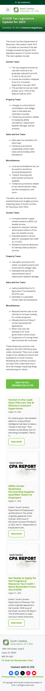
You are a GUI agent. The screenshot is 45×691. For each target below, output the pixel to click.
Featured (26, 27)
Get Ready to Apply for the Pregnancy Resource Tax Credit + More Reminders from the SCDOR (22, 583)
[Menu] (8, 10)
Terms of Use (23, 676)
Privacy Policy (8, 676)
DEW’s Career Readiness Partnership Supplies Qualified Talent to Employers (21, 491)
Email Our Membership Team (19, 660)
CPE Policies (37, 676)
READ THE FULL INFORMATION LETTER (22, 384)
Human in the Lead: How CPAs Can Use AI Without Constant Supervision (21, 404)
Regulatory (36, 27)
